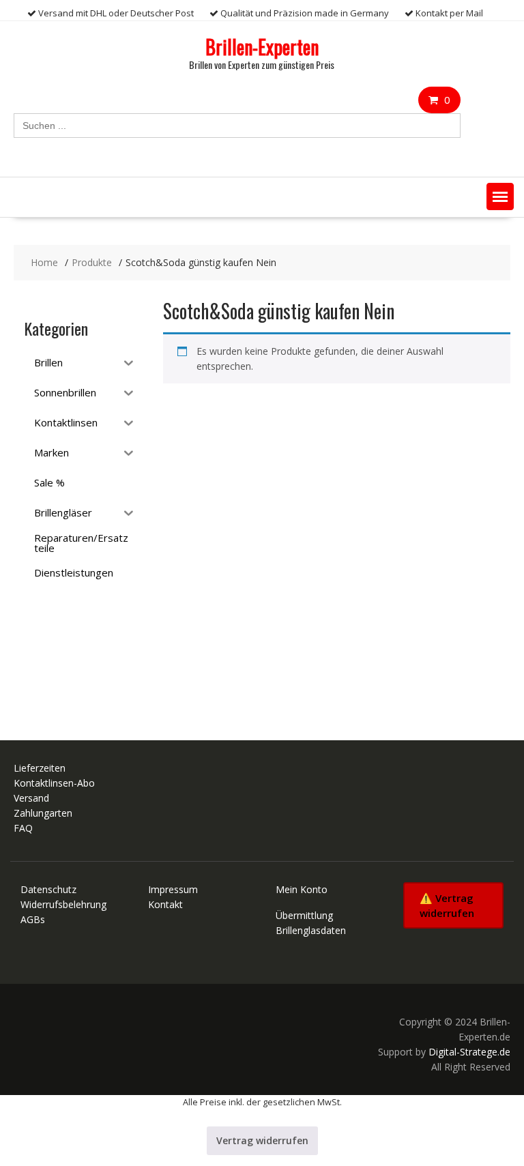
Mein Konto (302, 889)
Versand (31, 797)
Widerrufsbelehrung (63, 904)
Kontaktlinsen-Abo (54, 782)
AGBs (32, 919)
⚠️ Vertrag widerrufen (447, 905)
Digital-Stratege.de (469, 1051)
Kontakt (165, 904)
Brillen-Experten (262, 47)
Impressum (173, 889)
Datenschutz (48, 889)
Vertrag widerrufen (262, 1140)
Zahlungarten (43, 812)
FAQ (23, 827)
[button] (500, 196)
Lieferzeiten (40, 767)
